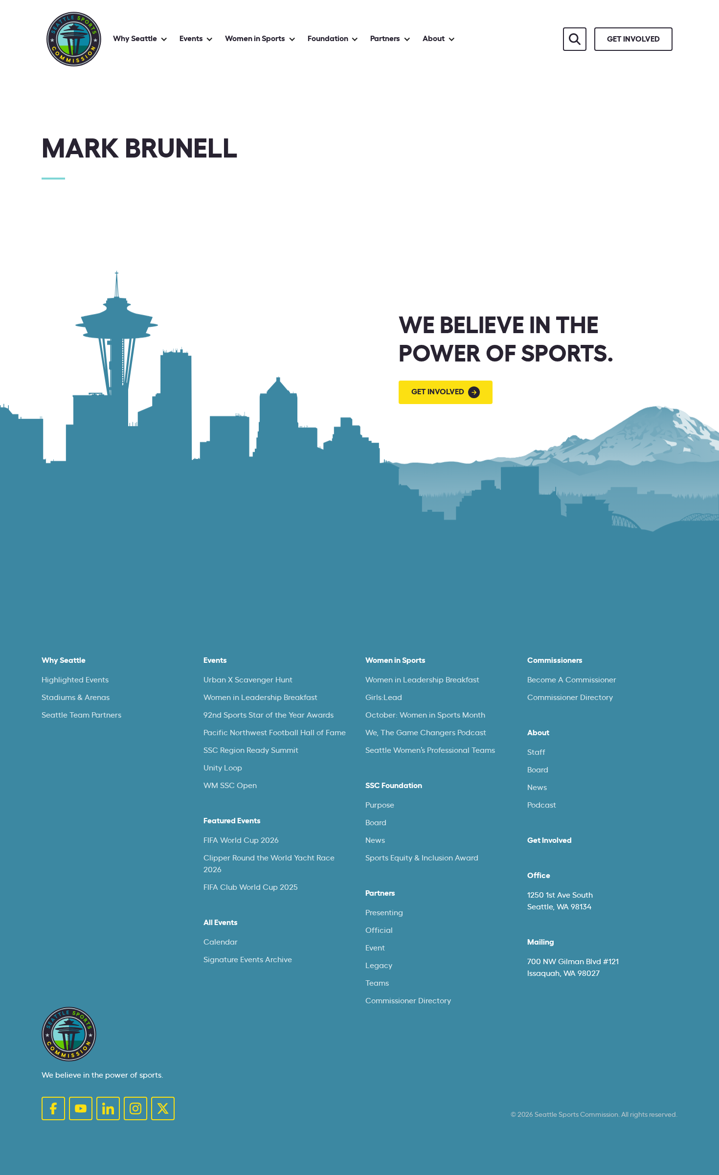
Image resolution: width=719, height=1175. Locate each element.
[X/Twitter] (163, 1108)
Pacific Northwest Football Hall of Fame (274, 733)
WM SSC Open (230, 786)
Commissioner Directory (408, 1001)
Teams (377, 983)
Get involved (633, 39)
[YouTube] (80, 1108)
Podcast (541, 805)
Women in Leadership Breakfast (260, 697)
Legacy (378, 966)
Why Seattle (64, 660)
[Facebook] (53, 1108)
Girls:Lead (383, 697)
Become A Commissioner (571, 680)
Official (379, 930)
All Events (220, 922)
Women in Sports (395, 660)
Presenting (384, 913)
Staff (536, 752)
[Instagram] (135, 1108)
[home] (73, 39)
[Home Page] (69, 1034)
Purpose (379, 805)
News (375, 840)
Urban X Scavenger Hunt (247, 680)
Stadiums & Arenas (76, 697)
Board (375, 823)
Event (375, 948)
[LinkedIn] (108, 1108)
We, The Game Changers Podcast (425, 733)
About (538, 733)
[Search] (574, 39)
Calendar (220, 942)
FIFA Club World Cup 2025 (250, 887)
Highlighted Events (75, 680)
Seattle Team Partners (81, 715)
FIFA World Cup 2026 (241, 840)
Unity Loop (222, 768)
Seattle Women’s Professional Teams (430, 750)
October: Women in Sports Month (425, 715)
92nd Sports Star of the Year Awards (268, 715)
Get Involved (549, 840)
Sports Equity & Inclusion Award (421, 858)
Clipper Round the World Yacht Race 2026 (269, 864)
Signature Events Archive (247, 960)
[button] (140, 39)
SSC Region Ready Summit (250, 750)
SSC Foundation (393, 786)
